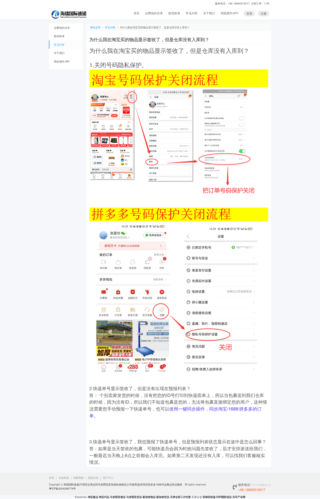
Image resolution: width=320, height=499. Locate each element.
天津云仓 (196, 497)
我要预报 (78, 478)
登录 (249, 13)
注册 (263, 13)
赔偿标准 (174, 13)
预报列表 (93, 478)
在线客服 (64, 478)
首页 (136, 13)
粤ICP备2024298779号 (62, 488)
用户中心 (108, 478)
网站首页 (95, 27)
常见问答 (192, 13)
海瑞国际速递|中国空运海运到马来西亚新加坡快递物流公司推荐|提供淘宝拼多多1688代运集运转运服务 (123, 484)
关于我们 (209, 13)
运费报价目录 (154, 13)
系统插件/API (229, 13)
